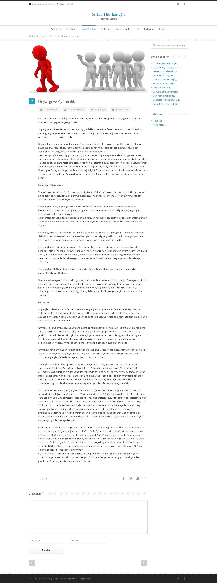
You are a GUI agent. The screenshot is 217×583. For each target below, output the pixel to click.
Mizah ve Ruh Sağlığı (163, 83)
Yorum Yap (100, 109)
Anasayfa (56, 29)
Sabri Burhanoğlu (76, 109)
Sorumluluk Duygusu (163, 75)
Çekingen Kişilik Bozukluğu (166, 99)
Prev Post (32, 563)
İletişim (162, 29)
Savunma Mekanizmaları (166, 91)
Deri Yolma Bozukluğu (164, 95)
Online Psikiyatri (145, 29)
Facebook (184, 4)
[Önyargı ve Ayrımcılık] (88, 68)
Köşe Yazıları (89, 29)
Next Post (144, 563)
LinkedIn (137, 478)
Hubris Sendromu (162, 87)
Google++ (144, 478)
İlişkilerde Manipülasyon (165, 63)
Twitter (178, 4)
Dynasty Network (82, 578)
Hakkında (71, 29)
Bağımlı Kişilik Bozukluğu (165, 103)
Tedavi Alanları (123, 29)
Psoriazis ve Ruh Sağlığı (165, 79)
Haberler (106, 29)
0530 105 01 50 (66, 4)
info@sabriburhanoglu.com (44, 4)
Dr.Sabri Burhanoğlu (108, 14)
